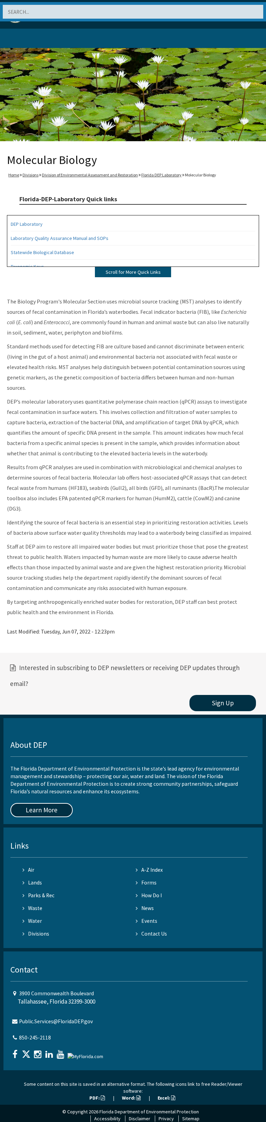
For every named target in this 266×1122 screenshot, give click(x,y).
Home (13, 174)
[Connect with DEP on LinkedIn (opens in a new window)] (50, 1052)
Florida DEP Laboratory (161, 174)
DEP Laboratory (27, 224)
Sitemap (191, 1118)
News (147, 908)
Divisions (30, 174)
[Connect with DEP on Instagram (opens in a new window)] (38, 1052)
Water (35, 921)
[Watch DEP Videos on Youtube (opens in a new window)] (61, 1052)
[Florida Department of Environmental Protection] (22, 39)
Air (31, 870)
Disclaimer (139, 1118)
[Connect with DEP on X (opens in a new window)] (27, 1052)
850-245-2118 (35, 1037)
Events (149, 921)
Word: (129, 1098)
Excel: (164, 1098)
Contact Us (154, 933)
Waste (35, 908)
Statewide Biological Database (42, 252)
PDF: (95, 1098)
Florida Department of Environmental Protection (149, 1112)
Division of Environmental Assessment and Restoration (90, 174)
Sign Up (223, 703)
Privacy (166, 1118)
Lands (35, 882)
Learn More (41, 810)
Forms (149, 882)
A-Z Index (152, 870)
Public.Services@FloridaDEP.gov (56, 1021)
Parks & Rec (41, 895)
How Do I (151, 895)
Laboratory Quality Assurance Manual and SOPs (59, 238)
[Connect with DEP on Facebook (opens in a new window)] (15, 1052)
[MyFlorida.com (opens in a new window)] (86, 1053)
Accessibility (107, 1118)
